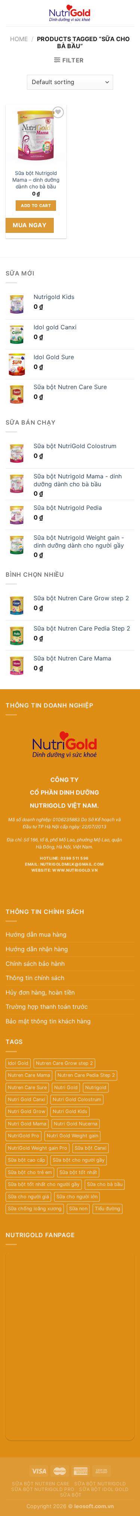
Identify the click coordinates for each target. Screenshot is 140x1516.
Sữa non (78, 1208)
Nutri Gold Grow (26, 1111)
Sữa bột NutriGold (100, 1483)
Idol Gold (18, 1063)
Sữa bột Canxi (90, 1148)
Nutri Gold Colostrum (77, 1099)
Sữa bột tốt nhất (78, 1172)
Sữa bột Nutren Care (40, 1483)
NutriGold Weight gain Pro (37, 1148)
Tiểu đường (107, 1208)
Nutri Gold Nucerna (75, 1124)
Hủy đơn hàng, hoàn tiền (40, 992)
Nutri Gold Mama (27, 1124)
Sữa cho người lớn (76, 1196)
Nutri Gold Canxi (26, 1099)
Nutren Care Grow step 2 (64, 1063)
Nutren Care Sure (27, 1087)
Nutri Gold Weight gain (72, 1135)
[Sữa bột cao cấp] (70, 13)
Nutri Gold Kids (70, 1111)
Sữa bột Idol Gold (103, 1489)
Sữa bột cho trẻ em (30, 1172)
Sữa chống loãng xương (35, 1208)
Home (19, 39)
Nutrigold (95, 1087)
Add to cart (36, 205)
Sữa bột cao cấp (26, 1160)
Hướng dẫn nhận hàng (37, 949)
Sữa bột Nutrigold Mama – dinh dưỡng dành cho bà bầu (35, 179)
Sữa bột (71, 1495)
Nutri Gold (66, 1087)
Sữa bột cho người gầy (79, 1160)
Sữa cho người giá (28, 1196)
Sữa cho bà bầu (104, 1184)
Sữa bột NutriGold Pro (42, 1489)
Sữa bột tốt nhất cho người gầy (44, 1184)
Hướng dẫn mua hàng (36, 934)
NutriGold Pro (23, 1135)
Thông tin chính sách (35, 978)
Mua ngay (29, 225)
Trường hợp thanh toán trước (47, 1006)
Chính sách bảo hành (35, 963)
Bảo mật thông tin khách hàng (48, 1021)
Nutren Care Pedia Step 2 (86, 1075)
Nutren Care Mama (29, 1075)
